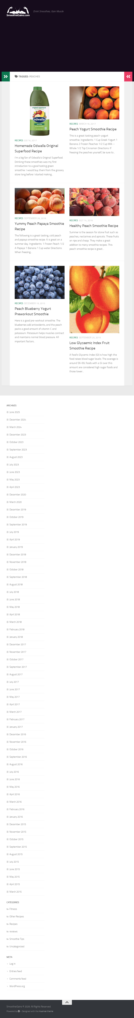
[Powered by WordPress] (19, 1011)
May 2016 (14, 786)
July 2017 (14, 681)
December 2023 (17, 434)
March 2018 (15, 622)
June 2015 (14, 869)
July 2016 (14, 771)
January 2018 (16, 636)
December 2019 (17, 509)
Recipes (19, 140)
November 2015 (17, 831)
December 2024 (17, 419)
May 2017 (14, 696)
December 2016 (17, 734)
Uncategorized (16, 946)
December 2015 (17, 824)
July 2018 (14, 592)
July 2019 (14, 532)
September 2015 (18, 846)
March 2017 (15, 711)
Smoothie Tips (16, 939)
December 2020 (17, 494)
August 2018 (16, 584)
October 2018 (16, 569)
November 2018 (17, 562)
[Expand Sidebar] (6, 76)
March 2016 (15, 801)
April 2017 (14, 704)
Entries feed (15, 971)
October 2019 (16, 517)
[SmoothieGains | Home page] (18, 11)
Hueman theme (46, 1011)
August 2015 (16, 854)
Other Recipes (16, 916)
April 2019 (14, 539)
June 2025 (14, 412)
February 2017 (16, 719)
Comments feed (17, 978)
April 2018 (14, 614)
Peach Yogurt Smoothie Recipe (93, 129)
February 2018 (16, 629)
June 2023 (14, 472)
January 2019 (16, 547)
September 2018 (18, 577)
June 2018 (14, 599)
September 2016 (18, 756)
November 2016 (17, 741)
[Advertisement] (67, 47)
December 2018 (17, 554)
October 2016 (16, 749)
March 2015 (15, 891)
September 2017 (18, 666)
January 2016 (16, 816)
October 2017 (16, 659)
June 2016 (14, 779)
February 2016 (16, 809)
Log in (12, 963)
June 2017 (14, 689)
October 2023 (16, 442)
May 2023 (14, 479)
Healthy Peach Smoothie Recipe (93, 226)
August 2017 (16, 674)
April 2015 (14, 884)
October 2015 (16, 839)
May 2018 (14, 607)
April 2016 (14, 794)
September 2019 (18, 524)
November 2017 (17, 651)
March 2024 (15, 427)
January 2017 (16, 726)
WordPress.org (17, 986)
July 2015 (14, 861)
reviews (13, 931)
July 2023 (14, 464)
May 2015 (14, 876)
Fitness (13, 909)
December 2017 (17, 644)
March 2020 (15, 502)
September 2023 (18, 449)
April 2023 (14, 487)
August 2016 (16, 764)
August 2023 (16, 457)
